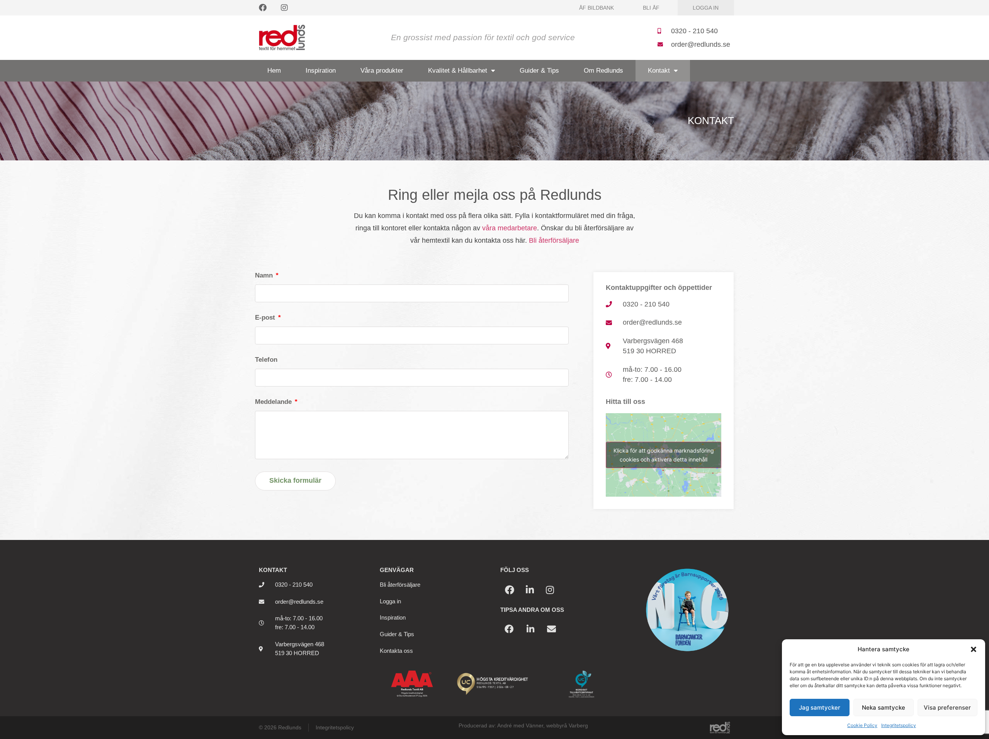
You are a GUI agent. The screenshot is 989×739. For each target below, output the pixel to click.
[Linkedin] (529, 590)
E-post (266, 318)
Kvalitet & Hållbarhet (457, 70)
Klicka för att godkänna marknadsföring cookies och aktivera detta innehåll (663, 455)
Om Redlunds (603, 70)
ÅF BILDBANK (596, 8)
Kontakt (659, 70)
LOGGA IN (706, 8)
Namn (265, 275)
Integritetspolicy (898, 725)
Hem (274, 70)
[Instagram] (284, 7)
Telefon (266, 360)
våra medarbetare (509, 228)
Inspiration (321, 70)
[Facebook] (262, 7)
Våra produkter (381, 70)
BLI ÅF (651, 8)
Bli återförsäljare (554, 240)
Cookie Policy (862, 725)
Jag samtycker (819, 707)
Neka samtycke (883, 707)
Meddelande (274, 402)
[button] (973, 649)
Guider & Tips (539, 70)
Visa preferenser (947, 707)
